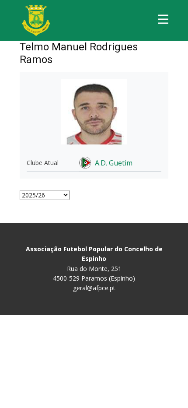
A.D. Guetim (113, 163)
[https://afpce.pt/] (36, 20)
